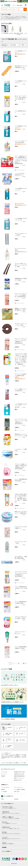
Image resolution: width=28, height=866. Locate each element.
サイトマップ (4, 774)
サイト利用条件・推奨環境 (19, 789)
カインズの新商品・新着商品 (8, 719)
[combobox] (13, 45)
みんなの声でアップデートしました (9, 685)
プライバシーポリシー (18, 787)
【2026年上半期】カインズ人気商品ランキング (12, 702)
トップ (2, 762)
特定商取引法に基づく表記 (19, 772)
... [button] (15, 663)
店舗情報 (3, 776)
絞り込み (4, 45)
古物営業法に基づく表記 (19, 774)
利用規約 (3, 789)
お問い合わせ (16, 791)
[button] (25, 9)
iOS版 (2, 799)
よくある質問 (4, 791)
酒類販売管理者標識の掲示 (19, 776)
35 (18, 663)
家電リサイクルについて (19, 778)
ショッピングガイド (5, 787)
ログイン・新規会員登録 (17, 5)
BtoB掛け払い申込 (17, 780)
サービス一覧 (4, 772)
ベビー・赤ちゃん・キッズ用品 (11, 762)
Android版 (16, 799)
